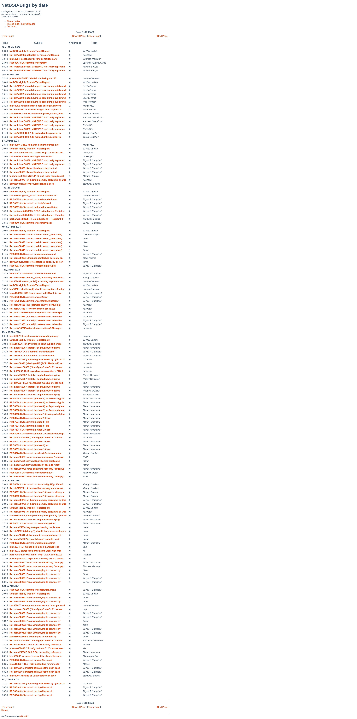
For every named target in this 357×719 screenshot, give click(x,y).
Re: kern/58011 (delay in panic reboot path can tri (35, 535)
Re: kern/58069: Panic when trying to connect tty (35, 570)
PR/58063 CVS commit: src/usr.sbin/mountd (32, 254)
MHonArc (24, 716)
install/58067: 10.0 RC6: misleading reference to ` (35, 664)
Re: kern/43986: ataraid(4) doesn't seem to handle (35, 320)
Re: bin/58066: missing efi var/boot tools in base (34, 668)
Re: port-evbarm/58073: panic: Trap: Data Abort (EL (36, 152)
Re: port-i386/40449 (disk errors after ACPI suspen (35, 328)
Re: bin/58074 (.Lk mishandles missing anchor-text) (36, 383)
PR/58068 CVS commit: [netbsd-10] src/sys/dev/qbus (37, 414)
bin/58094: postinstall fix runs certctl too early (33, 59)
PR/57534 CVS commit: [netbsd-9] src (29, 426)
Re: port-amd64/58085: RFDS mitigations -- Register (36, 211)
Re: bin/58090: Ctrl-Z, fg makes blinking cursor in (35, 133)
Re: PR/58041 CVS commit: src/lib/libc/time (31, 352)
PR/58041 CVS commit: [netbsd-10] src (29, 441)
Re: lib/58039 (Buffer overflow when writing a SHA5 (36, 371)
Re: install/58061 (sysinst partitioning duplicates (34, 461)
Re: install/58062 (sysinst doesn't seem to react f (34, 465)
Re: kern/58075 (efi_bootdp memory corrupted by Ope (37, 180)
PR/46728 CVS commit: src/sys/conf (28, 297)
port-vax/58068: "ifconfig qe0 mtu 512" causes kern (36, 648)
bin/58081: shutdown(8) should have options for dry (36, 289)
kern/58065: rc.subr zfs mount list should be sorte (35, 656)
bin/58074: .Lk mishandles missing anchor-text (34, 547)
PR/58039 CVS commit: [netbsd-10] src (29, 449)
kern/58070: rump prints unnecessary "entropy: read (37, 605)
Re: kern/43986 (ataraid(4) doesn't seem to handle (35, 316)
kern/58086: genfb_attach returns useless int (32, 195)
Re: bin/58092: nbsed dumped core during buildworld (37, 86)
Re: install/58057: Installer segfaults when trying (34, 348)
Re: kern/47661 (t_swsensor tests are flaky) (32, 309)
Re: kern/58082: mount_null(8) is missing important (36, 277)
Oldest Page (94, 36)
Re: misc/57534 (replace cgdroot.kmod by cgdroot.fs (37, 359)
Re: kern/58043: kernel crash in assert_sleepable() (35, 234)
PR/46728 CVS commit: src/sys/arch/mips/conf (33, 301)
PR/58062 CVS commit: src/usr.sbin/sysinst (32, 543)
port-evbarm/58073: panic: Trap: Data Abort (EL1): (35, 555)
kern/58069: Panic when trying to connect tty (32, 636)
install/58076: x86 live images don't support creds (35, 344)
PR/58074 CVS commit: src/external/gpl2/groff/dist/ (36, 484)
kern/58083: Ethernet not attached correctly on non (36, 262)
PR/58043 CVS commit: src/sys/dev (28, 63)
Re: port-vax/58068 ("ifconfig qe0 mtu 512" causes (35, 367)
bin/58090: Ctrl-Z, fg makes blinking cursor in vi (34, 145)
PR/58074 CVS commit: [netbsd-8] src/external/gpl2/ (36, 398)
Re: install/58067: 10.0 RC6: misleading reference (35, 644)
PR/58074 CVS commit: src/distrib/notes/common (35, 453)
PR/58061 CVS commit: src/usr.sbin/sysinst (32, 523)
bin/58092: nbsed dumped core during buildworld (35, 106)
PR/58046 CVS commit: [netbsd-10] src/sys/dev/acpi (36, 433)
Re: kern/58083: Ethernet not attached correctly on (36, 258)
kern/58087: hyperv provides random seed (31, 184)
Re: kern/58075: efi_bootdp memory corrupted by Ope (37, 500)
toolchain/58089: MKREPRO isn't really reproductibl (36, 176)
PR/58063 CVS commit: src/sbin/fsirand (30, 203)
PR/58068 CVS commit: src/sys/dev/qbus (31, 473)
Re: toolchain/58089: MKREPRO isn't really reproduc (37, 67)
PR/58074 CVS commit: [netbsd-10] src (29, 418)
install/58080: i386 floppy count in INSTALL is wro (35, 293)
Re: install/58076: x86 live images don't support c (35, 109)
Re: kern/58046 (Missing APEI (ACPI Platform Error (36, 363)
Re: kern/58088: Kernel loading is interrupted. (33, 168)
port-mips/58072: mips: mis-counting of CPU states (36, 558)
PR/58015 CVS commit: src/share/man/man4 (32, 590)
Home (4, 710)
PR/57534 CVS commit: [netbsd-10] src (29, 430)
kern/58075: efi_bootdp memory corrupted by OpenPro (38, 515)
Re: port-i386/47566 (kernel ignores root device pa (35, 312)
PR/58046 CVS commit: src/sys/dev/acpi (30, 223)
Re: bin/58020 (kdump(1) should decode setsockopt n (37, 531)
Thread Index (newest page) (21, 24)
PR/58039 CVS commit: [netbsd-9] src (29, 445)
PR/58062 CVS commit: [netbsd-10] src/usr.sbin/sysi (36, 496)
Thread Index (13, 21)
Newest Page (79, 36)
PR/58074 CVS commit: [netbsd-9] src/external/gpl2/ (36, 402)
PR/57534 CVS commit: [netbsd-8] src (29, 422)
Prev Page (8, 36)
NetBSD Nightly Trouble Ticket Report (29, 51)
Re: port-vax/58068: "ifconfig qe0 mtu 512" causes (35, 640)
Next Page (162, 36)
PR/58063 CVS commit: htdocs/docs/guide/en (33, 207)
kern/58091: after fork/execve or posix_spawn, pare (36, 113)
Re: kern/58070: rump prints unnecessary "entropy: (36, 457)
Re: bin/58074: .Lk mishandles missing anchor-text (36, 488)
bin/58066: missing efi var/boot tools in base (32, 676)
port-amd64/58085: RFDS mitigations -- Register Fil (36, 219)
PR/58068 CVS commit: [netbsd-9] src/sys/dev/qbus (36, 410)
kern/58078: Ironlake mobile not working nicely (33, 336)
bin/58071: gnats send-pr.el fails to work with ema (35, 551)
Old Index (11, 26)
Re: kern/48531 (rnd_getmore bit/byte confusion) (35, 305)
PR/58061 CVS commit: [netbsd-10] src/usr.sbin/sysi (36, 492)
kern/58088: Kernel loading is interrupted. (31, 156)
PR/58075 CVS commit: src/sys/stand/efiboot (33, 199)
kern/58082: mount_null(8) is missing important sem (36, 281)
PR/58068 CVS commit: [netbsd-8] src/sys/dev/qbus (36, 406)
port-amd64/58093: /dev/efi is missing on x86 (32, 78)
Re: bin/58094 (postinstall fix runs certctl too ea (34, 55)
